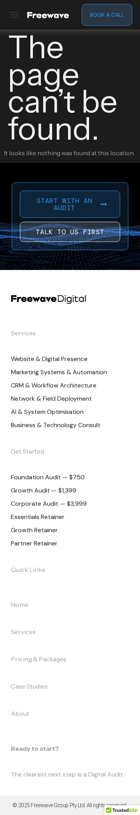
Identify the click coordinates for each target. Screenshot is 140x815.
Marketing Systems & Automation (59, 372)
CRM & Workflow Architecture (53, 385)
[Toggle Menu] (14, 14)
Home (19, 604)
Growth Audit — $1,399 (43, 490)
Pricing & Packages (38, 659)
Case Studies (29, 686)
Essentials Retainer (38, 517)
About (20, 713)
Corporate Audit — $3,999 (49, 504)
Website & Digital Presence (49, 359)
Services (23, 632)
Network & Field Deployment (51, 398)
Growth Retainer (34, 530)
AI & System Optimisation (47, 412)
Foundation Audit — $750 (48, 477)
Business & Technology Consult (55, 425)
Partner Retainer (34, 543)
